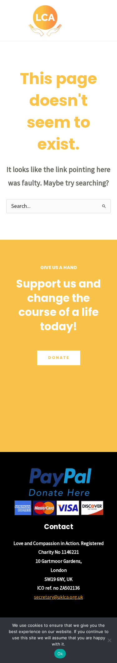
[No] (109, 640)
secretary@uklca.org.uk (58, 597)
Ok (60, 653)
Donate (58, 357)
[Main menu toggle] (104, 20)
